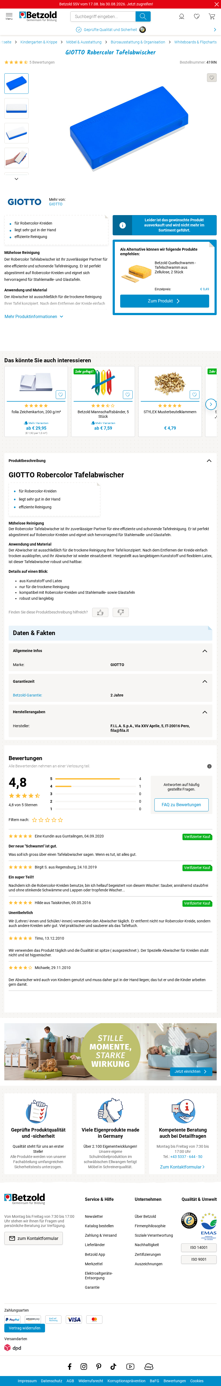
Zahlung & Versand (101, 1235)
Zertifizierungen (148, 1254)
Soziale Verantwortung (154, 1235)
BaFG (154, 1381)
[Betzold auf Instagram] (84, 1367)
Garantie (92, 1287)
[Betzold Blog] (148, 1367)
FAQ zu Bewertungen (181, 804)
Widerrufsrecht (90, 1381)
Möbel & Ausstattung (84, 42)
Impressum (27, 1381)
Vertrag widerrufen (24, 1328)
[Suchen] (143, 16)
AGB (70, 1381)
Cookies (196, 1381)
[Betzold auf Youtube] (130, 1367)
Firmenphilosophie (150, 1226)
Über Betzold (145, 1216)
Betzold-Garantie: (27, 695)
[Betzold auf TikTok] (113, 1367)
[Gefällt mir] (100, 612)
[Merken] (212, 77)
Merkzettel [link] (93, 1264)
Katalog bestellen (99, 1226)
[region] (110, 604)
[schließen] (216, 4)
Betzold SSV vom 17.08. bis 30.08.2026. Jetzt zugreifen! (106, 4)
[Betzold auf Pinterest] (98, 1367)
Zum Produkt (160, 301)
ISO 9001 (199, 1259)
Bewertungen (175, 1381)
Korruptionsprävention (127, 1381)
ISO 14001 (199, 1247)
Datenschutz (51, 1381)
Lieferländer (95, 1245)
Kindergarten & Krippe (38, 42)
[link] (197, 16)
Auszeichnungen (149, 1264)
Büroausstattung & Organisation (138, 42)
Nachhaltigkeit (147, 1245)
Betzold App (95, 1254)
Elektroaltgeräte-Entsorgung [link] (99, 1275)
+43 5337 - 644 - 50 (186, 1156)
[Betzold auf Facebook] (69, 1367)
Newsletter (94, 1216)
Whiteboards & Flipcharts (195, 42)
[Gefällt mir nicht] (121, 612)
